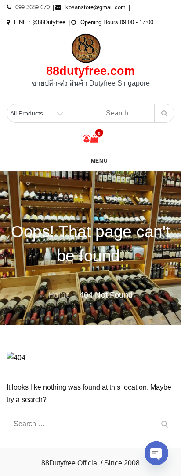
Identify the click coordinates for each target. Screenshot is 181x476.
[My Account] (86, 138)
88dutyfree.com (90, 71)
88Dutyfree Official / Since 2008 (90, 463)
